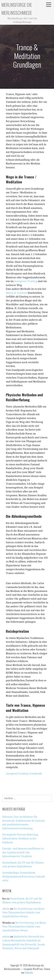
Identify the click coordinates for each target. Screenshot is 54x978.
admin (6, 908)
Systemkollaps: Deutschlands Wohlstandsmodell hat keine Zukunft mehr (23, 876)
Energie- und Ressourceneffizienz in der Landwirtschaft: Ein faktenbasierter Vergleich (23, 852)
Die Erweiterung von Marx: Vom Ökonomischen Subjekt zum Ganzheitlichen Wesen (23, 912)
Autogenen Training (25, 281)
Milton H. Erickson (16, 292)
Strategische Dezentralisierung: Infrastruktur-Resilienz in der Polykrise (20, 838)
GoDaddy (29, 972)
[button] (49, 4)
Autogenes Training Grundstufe (24, 773)
